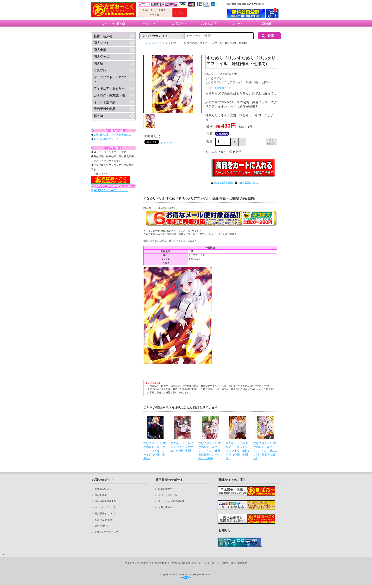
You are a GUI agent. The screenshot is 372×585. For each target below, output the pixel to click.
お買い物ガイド (166, 507)
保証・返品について (248, 182)
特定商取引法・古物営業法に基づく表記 (176, 563)
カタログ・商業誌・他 (109, 95)
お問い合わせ (230, 563)
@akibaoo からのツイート (109, 190)
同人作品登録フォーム (106, 139)
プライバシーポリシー (209, 563)
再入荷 (98, 116)
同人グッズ (101, 56)
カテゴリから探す (112, 23)
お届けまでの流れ (104, 519)
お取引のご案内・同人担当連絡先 (112, 134)
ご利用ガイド (179, 23)
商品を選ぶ (101, 495)
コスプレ (100, 70)
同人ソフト (101, 43)
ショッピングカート (105, 507)
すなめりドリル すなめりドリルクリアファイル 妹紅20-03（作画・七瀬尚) (237, 451)
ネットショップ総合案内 (171, 501)
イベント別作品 (104, 102)
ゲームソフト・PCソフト (110, 79)
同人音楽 (100, 50)
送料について (102, 526)
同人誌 (98, 63)
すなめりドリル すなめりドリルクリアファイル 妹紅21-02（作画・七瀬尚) (265, 451)
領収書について (103, 488)
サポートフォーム (167, 495)
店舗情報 (266, 23)
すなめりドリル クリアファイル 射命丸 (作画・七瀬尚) (183, 447)
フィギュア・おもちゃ (109, 88)
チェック (166, 142)
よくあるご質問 (208, 23)
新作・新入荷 (103, 36)
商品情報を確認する (105, 501)
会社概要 (242, 563)
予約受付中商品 (104, 109)
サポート (237, 23)
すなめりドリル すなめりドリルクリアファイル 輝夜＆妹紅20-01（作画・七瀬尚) (209, 451)
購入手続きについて (105, 513)
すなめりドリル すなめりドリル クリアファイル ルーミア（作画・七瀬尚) (154, 451)
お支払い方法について (106, 532)
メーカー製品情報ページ (218, 88)
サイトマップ (150, 23)
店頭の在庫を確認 (223, 182)
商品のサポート (166, 488)
